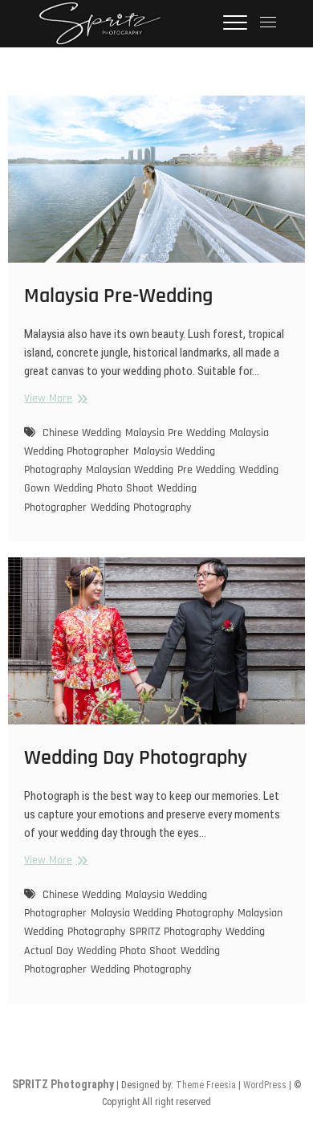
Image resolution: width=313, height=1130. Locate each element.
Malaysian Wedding (129, 470)
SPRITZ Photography (175, 931)
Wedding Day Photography (135, 757)
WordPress (265, 1085)
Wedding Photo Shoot (103, 488)
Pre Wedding (206, 470)
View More (53, 398)
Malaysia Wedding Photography (162, 913)
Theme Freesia (206, 1085)
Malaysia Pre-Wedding (118, 296)
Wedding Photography (141, 507)
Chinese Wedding (82, 433)
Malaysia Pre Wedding (175, 433)
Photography (96, 931)
